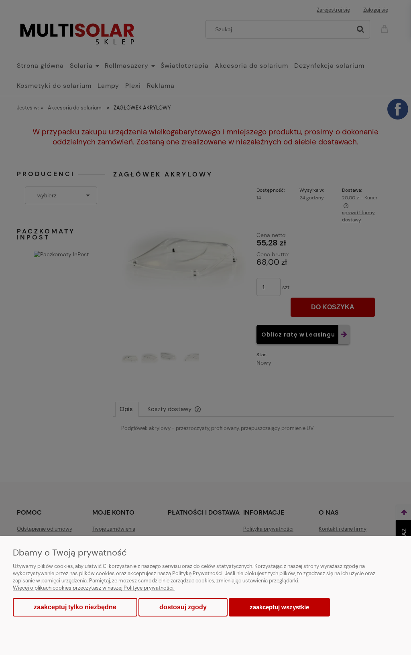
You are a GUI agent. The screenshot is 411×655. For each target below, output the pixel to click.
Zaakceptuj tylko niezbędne (75, 607)
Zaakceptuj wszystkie (279, 607)
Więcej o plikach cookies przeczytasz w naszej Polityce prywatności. (94, 587)
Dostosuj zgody (183, 607)
